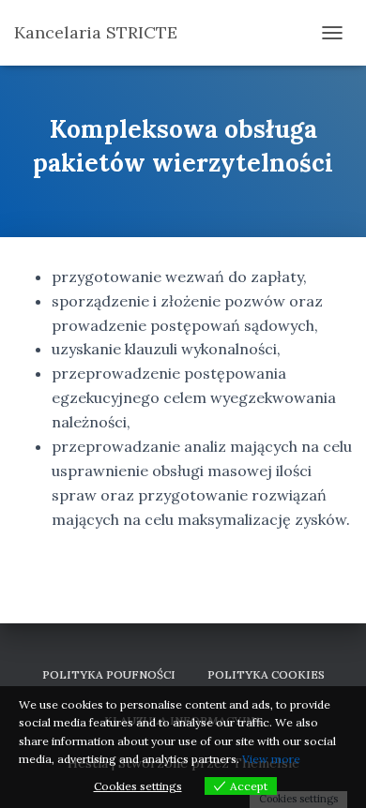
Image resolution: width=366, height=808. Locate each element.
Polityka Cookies (266, 674)
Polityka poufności (108, 674)
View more (271, 759)
